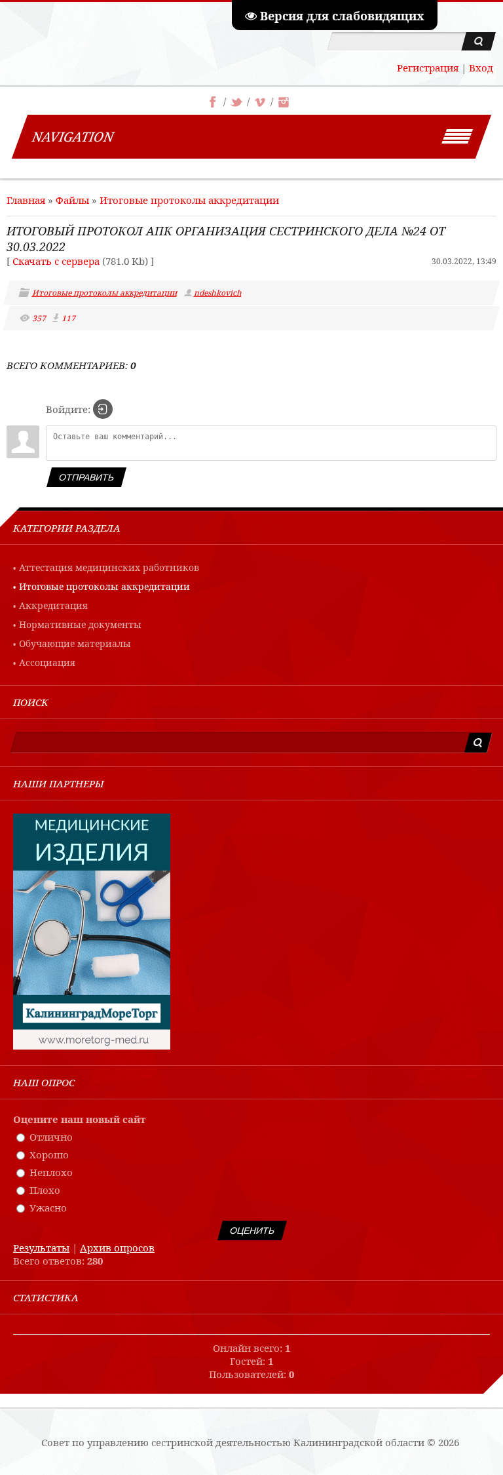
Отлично (51, 1136)
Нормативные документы (80, 624)
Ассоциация (47, 662)
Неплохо (51, 1172)
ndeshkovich (218, 292)
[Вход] (103, 409)
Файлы (72, 199)
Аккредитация (53, 605)
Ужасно (48, 1207)
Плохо (44, 1189)
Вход (481, 67)
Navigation (73, 137)
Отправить (86, 477)
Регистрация (427, 67)
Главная (26, 199)
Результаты (41, 1247)
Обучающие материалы (75, 643)
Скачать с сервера (56, 260)
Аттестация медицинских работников (109, 567)
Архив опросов (117, 1247)
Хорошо (49, 1154)
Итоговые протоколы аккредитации (189, 199)
